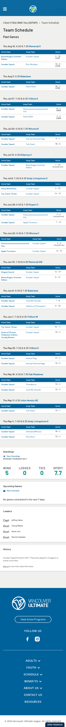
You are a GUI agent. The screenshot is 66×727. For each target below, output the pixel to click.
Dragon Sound (7, 272)
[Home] (33, 603)
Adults (31, 660)
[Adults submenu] (39, 661)
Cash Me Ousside (33, 300)
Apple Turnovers (30, 222)
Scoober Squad (32, 56)
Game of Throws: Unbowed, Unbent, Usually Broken (9, 335)
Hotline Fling (31, 358)
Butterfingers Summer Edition (11, 57)
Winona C (34, 233)
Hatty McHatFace (8, 188)
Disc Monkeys (32, 64)
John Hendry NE (29, 400)
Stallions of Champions (35, 306)
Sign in (6, 566)
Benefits (31, 681)
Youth (31, 667)
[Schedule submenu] (41, 674)
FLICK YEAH (31, 86)
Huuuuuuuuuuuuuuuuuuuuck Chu (35, 110)
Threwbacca (31, 384)
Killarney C (26, 154)
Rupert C (34, 204)
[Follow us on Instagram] (37, 639)
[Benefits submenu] (40, 681)
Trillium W (32, 316)
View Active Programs (33, 619)
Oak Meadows (36, 374)
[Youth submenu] (38, 668)
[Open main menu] (5, 9)
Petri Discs (30, 436)
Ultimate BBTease (33, 431)
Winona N (33, 128)
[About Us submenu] (41, 688)
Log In (59, 9)
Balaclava (25, 76)
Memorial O (35, 46)
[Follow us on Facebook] (27, 639)
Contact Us (33, 695)
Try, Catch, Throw (9, 193)
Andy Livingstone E (37, 178)
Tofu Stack (30, 144)
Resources (33, 701)
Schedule (31, 674)
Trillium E (33, 98)
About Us (31, 688)
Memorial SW (35, 261)
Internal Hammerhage (35, 139)
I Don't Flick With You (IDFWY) (20, 22)
